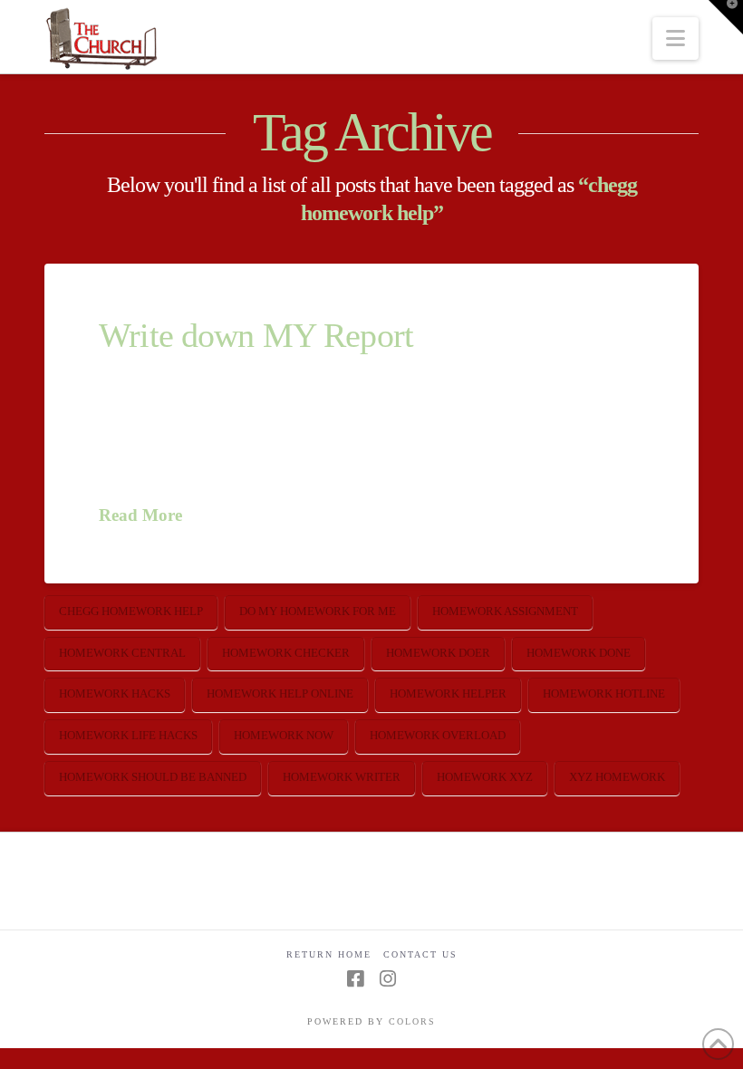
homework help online (280, 693)
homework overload (438, 735)
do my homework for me (317, 611)
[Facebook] (355, 978)
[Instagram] (388, 978)
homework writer (341, 777)
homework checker (286, 653)
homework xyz (485, 777)
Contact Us (420, 954)
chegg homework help (131, 611)
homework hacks (114, 693)
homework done (578, 653)
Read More (140, 515)
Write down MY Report (256, 335)
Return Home (329, 954)
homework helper (448, 693)
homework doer (438, 653)
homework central (122, 653)
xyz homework (617, 777)
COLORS (412, 1021)
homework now (283, 735)
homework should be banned (152, 777)
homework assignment (505, 611)
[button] (675, 38)
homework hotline (604, 693)
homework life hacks (128, 735)
